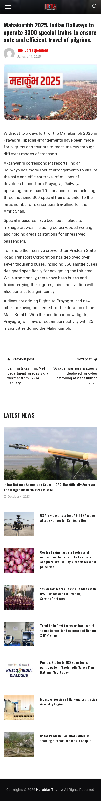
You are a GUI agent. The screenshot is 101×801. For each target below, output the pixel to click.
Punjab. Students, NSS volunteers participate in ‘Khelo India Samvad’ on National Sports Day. (67, 667)
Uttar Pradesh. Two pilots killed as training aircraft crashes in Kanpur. (65, 738)
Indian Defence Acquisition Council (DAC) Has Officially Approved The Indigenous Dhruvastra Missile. (50, 487)
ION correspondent (33, 50)
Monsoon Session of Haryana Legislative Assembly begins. (68, 701)
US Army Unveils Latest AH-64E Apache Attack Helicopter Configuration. (67, 518)
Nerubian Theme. (49, 790)
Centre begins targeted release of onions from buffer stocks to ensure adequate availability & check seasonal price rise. (68, 559)
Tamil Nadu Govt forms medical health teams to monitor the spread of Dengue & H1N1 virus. (68, 630)
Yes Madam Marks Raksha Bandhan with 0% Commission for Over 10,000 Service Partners (68, 593)
